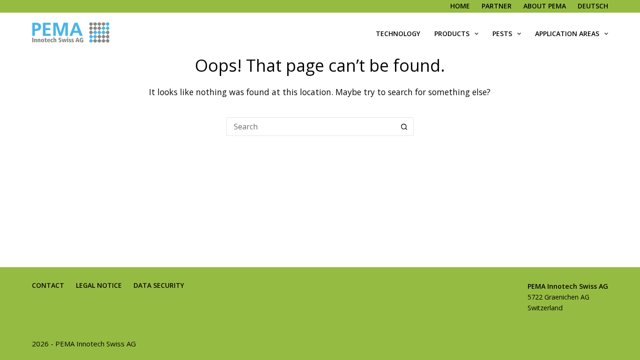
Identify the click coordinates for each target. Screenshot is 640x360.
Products (451, 33)
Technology (398, 33)
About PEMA (544, 5)
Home (460, 5)
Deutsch (593, 5)
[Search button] (404, 126)
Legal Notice (99, 285)
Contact (48, 285)
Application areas (567, 33)
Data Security (159, 285)
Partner (497, 5)
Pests (502, 33)
